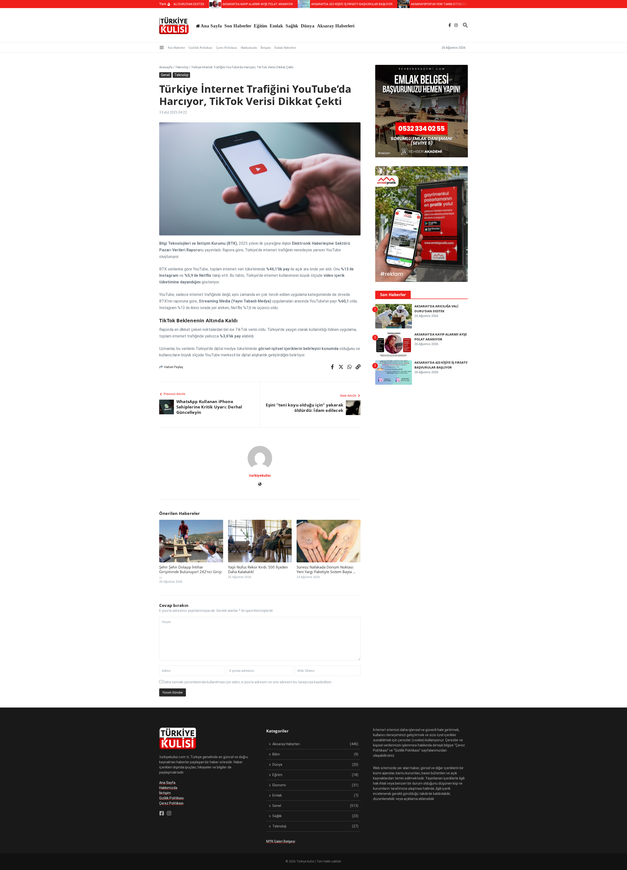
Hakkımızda (249, 47)
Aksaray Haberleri (335, 25)
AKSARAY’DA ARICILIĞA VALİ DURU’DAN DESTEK (436, 308)
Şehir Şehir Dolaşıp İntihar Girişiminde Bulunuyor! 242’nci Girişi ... (190, 572)
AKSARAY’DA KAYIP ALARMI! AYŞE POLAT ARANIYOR (440, 336)
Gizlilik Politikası (200, 47)
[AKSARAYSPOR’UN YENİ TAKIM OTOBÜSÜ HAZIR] (390, 4)
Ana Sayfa (167, 783)
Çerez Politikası (226, 47)
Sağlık (292, 25)
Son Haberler (237, 25)
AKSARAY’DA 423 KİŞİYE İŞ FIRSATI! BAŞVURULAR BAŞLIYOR (441, 365)
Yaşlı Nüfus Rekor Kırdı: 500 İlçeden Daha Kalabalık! (258, 569)
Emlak (276, 25)
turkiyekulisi (260, 475)
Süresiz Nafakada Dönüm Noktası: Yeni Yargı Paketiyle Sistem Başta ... (326, 569)
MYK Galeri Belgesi (280, 841)
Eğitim (260, 25)
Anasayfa (165, 67)
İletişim (266, 47)
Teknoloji (181, 67)
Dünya (307, 25)
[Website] (260, 485)
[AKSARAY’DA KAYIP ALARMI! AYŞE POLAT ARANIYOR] (202, 4)
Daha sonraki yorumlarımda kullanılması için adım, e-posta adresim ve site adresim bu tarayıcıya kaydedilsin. (247, 682)
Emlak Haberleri (285, 47)
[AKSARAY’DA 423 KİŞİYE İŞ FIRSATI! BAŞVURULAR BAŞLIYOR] (290, 4)
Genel (165, 75)
